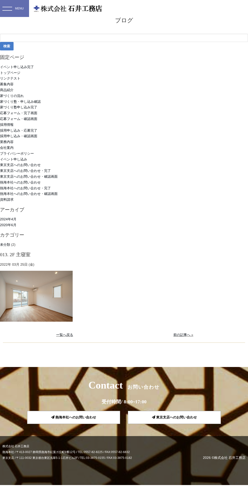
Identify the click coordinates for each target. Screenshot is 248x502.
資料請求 (7, 199)
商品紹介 (7, 90)
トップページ (10, 73)
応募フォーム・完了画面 (18, 113)
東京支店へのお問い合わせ (20, 165)
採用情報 (7, 125)
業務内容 (7, 142)
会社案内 (7, 148)
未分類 (5, 245)
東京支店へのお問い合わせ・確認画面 (29, 176)
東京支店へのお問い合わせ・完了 (25, 171)
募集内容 (7, 84)
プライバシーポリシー (17, 153)
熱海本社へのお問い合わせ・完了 (25, 188)
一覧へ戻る (64, 335)
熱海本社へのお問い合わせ (20, 182)
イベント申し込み (13, 159)
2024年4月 (8, 219)
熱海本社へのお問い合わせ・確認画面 (29, 194)
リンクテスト (10, 78)
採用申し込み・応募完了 (18, 130)
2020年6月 (8, 225)
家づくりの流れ (12, 96)
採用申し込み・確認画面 (18, 136)
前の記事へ (181, 335)
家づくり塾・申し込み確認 (20, 102)
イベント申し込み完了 (17, 67)
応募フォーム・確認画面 (18, 119)
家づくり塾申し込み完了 (18, 107)
